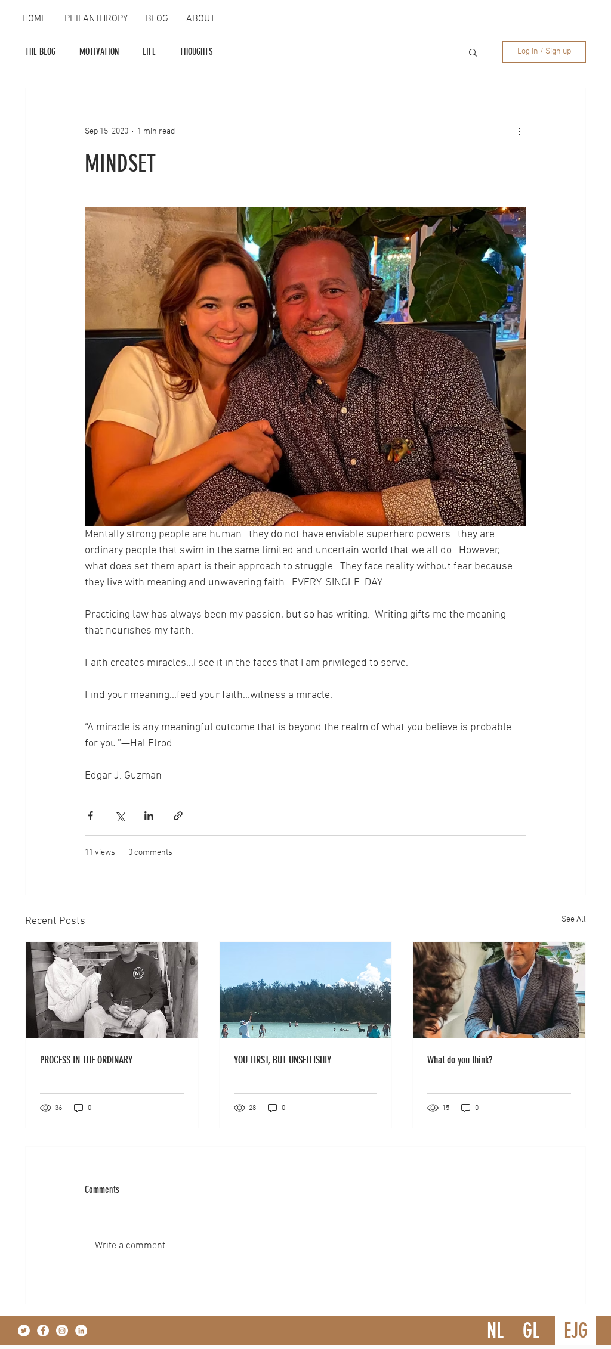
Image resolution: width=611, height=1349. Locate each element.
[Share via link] (178, 815)
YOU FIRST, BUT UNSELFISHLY (282, 1059)
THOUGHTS (196, 51)
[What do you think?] (499, 990)
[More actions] (519, 131)
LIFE (149, 51)
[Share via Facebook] (90, 815)
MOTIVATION (99, 51)
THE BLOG (40, 51)
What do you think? (459, 1059)
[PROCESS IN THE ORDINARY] (112, 990)
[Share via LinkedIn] (149, 815)
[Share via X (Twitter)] (119, 815)
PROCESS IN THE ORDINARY (86, 1059)
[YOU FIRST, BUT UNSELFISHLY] (306, 990)
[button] (473, 52)
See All (573, 919)
